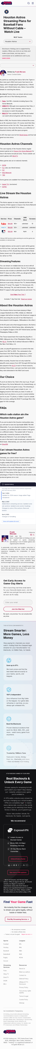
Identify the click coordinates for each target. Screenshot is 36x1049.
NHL (20, 947)
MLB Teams (18, 37)
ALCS (14, 365)
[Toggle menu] (33, 3)
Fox (3, 168)
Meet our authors (24, 972)
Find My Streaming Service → (18, 919)
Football (5, 944)
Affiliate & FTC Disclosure (23, 983)
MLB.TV (5, 113)
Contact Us (22, 975)
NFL (20, 944)
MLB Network (6, 173)
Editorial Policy (23, 978)
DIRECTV (5, 106)
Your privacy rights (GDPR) (25, 992)
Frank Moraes (20, 72)
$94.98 (10, 224)
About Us (22, 968)
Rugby (5, 957)
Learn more (6, 58)
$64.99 (10, 227)
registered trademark (24, 1042)
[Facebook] (31, 535)
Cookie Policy (23, 999)
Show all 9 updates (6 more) (11, 521)
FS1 (3, 170)
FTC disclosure (7, 1025)
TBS (3, 175)
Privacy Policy (23, 987)
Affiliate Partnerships (21, 1025)
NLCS (4, 342)
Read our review (26, 299)
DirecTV (6, 977)
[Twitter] (33, 535)
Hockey (5, 947)
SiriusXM (5, 444)
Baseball (6, 951)
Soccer (5, 961)
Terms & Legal (23, 996)
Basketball (6, 954)
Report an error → (27, 934)
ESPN (4, 165)
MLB (20, 954)
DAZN (5, 980)
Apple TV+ (5, 184)
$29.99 (10, 231)
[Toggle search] (28, 3)
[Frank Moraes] (5, 538)
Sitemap (21, 1003)
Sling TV (6, 974)
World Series (23, 135)
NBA (20, 951)
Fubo (5, 970)
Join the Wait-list (18, 609)
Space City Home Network (23, 151)
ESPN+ (4, 187)
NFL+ (5, 984)
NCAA (21, 957)
